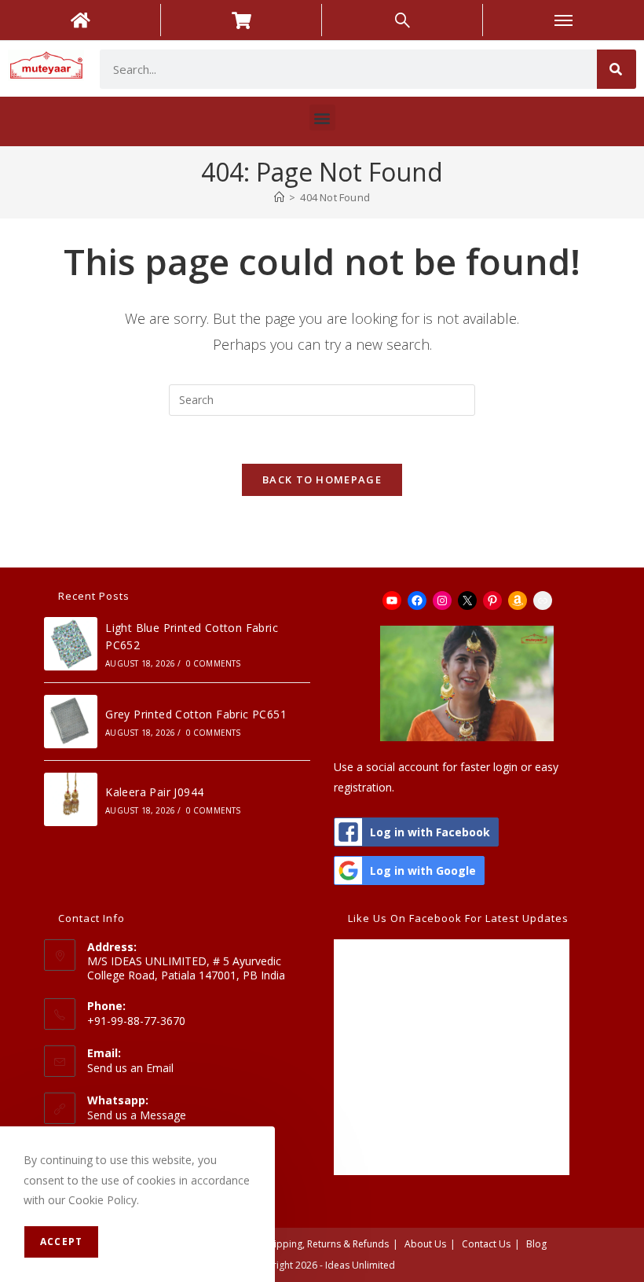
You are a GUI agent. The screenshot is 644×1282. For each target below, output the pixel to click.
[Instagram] (442, 600)
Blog (536, 1244)
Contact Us (486, 1244)
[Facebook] (417, 600)
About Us (425, 1244)
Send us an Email (130, 1067)
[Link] (542, 600)
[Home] (279, 197)
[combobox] (348, 69)
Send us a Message (136, 1115)
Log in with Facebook (430, 832)
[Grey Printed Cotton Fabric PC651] (70, 721)
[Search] (616, 69)
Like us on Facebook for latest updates (458, 918)
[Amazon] (517, 600)
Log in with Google (423, 870)
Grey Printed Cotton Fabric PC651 (196, 714)
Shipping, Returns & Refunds (326, 1244)
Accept (61, 1241)
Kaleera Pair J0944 (154, 791)
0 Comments (213, 663)
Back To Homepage (322, 479)
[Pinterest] (492, 600)
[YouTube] (391, 600)
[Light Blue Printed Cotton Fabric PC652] (70, 643)
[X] (467, 600)
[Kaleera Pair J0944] (70, 799)
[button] (322, 117)
